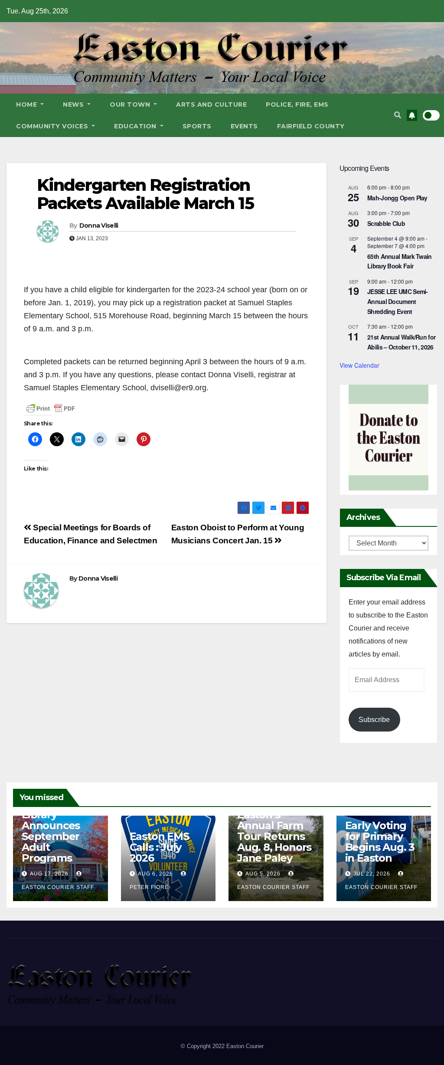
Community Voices (53, 126)
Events (244, 126)
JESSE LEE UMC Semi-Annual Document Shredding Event (397, 301)
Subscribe (374, 719)
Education (136, 126)
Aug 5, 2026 (263, 874)
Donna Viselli (98, 225)
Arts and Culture (211, 104)
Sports (197, 126)
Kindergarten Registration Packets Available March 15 (145, 194)
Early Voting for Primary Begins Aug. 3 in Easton (380, 841)
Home (27, 104)
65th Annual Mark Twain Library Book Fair (399, 261)
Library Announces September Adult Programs (51, 836)
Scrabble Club (386, 223)
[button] (397, 115)
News (74, 104)
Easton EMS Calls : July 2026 (159, 847)
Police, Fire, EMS (297, 104)
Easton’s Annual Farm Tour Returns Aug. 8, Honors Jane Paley (274, 836)
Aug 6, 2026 (155, 874)
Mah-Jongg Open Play (397, 197)
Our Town (131, 104)
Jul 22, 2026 (371, 874)
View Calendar (359, 365)
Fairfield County (311, 126)
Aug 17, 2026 (49, 874)
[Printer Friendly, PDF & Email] (51, 408)
